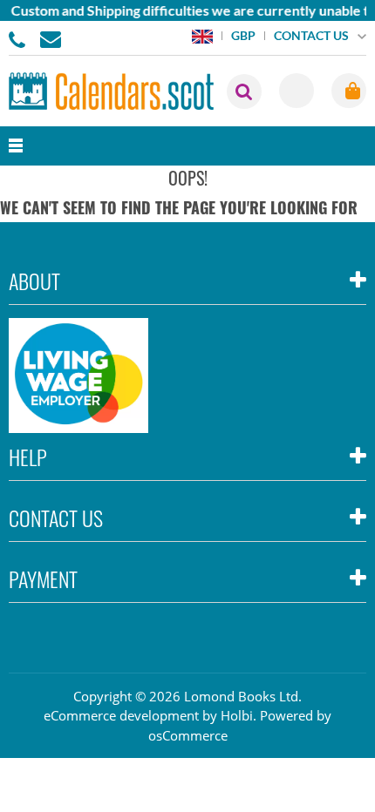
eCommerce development (121, 715)
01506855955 (20, 38)
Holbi (237, 715)
